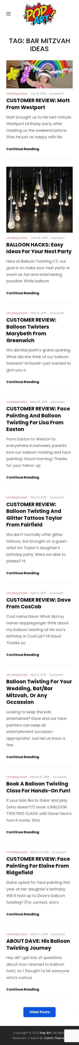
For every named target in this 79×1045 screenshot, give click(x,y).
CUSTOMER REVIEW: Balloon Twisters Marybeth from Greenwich (31, 330)
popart (58, 93)
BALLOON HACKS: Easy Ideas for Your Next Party (39, 248)
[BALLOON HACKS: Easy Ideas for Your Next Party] (39, 200)
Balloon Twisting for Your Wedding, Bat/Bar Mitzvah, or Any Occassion (39, 692)
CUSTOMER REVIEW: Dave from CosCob (38, 603)
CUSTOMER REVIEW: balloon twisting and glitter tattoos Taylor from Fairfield (34, 514)
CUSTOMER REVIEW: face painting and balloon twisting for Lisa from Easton (38, 419)
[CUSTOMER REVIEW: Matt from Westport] (39, 74)
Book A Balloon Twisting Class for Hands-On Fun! (38, 787)
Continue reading (22, 149)
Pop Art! (45, 1033)
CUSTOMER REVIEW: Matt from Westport (38, 104)
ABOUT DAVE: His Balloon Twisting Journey (38, 944)
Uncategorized (16, 93)
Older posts (39, 1012)
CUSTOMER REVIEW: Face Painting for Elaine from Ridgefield (38, 865)
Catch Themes (55, 1038)
